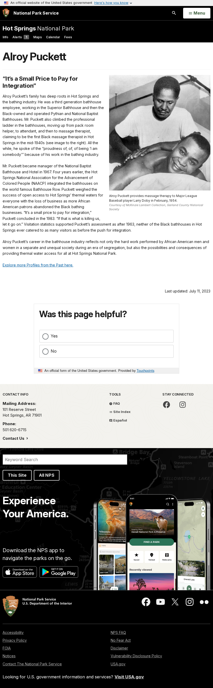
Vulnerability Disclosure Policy (136, 656)
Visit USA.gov (129, 676)
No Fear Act (121, 640)
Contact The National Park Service (32, 664)
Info (5, 37)
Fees (68, 37)
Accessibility (13, 632)
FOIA (7, 648)
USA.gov (118, 664)
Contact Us (14, 438)
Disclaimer (119, 648)
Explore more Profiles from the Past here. (38, 265)
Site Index (121, 412)
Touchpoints (145, 370)
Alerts (19, 37)
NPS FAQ (118, 632)
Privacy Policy (15, 640)
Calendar (53, 37)
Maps (37, 37)
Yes (54, 336)
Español (119, 420)
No (54, 351)
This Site (17, 475)
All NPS (46, 475)
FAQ (116, 403)
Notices (9, 656)
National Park (38, 28)
